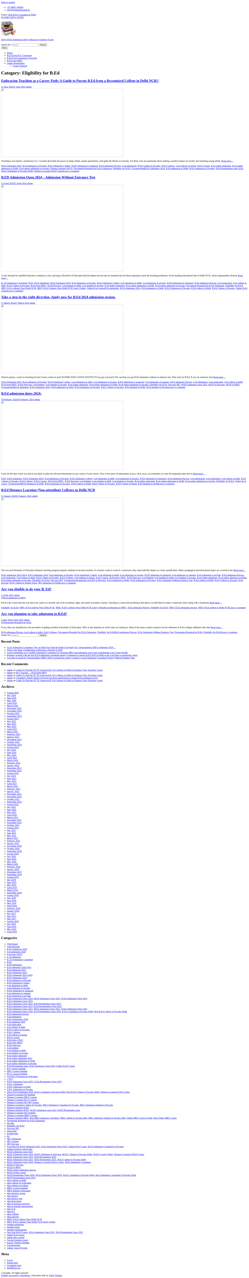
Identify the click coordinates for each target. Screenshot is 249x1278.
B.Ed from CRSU (118, 578)
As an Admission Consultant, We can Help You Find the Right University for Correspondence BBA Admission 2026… (61, 647)
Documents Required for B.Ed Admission (93, 168)
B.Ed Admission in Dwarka (202, 168)
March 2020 (12, 864)
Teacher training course (17, 1240)
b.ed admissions (129, 166)
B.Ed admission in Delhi (177, 168)
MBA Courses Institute (17, 1188)
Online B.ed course (95, 288)
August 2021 (13, 828)
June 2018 (11, 900)
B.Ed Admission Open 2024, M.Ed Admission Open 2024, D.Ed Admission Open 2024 (47, 998)
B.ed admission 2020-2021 (19, 967)
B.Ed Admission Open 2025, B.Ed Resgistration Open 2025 (34, 1006)
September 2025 (14, 716)
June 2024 (11, 752)
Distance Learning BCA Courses (22, 1100)
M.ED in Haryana (216, 384)
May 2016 (11, 929)
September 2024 (14, 744)
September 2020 (14, 851)
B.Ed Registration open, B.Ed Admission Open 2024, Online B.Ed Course (41, 1066)
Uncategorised (138, 168)
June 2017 (11, 916)
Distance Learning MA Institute (21, 1113)
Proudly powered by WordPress (15, 1275)
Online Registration (16, 63)
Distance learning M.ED (61, 168)
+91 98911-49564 (15, 7)
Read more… (227, 161)
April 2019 (12, 887)
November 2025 (14, 711)
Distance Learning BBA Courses (22, 1097)
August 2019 (13, 877)
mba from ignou (14, 1201)
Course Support (20, 66)
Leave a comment (71, 171)
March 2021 (12, 838)
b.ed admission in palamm (157, 382)
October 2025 (13, 713)
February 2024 (13, 763)
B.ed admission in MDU (115, 607)
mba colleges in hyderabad (19, 1183)
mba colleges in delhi (16, 1180)
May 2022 (11, 812)
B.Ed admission (111, 288)
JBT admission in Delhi (49, 583)
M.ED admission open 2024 (194, 384)
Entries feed (12, 1263)
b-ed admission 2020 (16, 952)
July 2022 (11, 807)
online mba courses (15, 1237)
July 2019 (11, 880)
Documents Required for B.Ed (188, 632)
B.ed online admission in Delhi (140, 285)
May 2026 (11, 700)
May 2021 (11, 835)
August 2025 (13, 719)
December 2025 (14, 708)
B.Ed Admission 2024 (11, 166)
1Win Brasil (12, 944)
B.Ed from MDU (15, 60)
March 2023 (12, 786)
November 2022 (14, 796)
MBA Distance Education (18, 1191)
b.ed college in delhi (233, 382)
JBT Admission (14, 1139)
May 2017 (11, 919)
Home (10, 53)
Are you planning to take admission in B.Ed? (34, 614)
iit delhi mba (12, 1133)
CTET (10, 1079)
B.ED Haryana (54, 285)
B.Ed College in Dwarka (149, 166)
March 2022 (12, 817)
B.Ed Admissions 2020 (17, 1019)
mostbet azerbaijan (15, 1224)
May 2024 (11, 755)
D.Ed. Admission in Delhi (19, 1087)
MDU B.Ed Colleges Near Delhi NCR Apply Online (61, 288)
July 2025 (11, 721)
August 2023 (13, 773)
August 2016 (13, 921)
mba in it (11, 1211)
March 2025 (12, 731)
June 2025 (11, 724)
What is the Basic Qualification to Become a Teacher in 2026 (34, 650)
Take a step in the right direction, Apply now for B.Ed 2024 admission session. (58, 297)
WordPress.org (13, 1268)
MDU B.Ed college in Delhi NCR (214, 607)
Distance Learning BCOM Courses (23, 1102)
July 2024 (11, 750)
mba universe (13, 1217)
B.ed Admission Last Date (209, 575)
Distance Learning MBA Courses (22, 1115)
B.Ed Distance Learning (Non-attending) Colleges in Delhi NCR (48, 490)
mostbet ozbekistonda (17, 1230)
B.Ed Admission (41, 283)
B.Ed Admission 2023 (17, 972)
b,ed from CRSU (14, 954)
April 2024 (12, 757)
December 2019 (14, 872)
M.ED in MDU (233, 384)
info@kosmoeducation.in (18, 10)
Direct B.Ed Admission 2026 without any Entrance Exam (27, 39)
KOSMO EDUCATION (12, 17)
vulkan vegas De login (17, 1248)
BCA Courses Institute (17, 1074)
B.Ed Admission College (59, 166)
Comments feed (14, 1265)
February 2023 (13, 789)
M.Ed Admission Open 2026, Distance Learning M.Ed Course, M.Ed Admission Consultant (49, 1162)
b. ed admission (14, 957)
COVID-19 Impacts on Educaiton (22, 1076)
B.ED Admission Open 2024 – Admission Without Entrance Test (48, 177)
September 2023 (14, 770)
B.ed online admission (221, 166)
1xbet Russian (13, 946)
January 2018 (13, 911)
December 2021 (14, 820)
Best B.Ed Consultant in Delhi (22, 15)
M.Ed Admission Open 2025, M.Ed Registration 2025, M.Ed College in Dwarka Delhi (46, 1159)
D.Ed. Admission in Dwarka (20, 1089)
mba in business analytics (18, 1204)
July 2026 (11, 695)
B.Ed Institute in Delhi (135, 387)
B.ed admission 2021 (16, 970)
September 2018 (14, 893)
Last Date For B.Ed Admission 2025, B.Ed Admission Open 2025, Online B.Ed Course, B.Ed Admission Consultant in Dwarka (65, 1146)
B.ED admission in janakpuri (84, 166)
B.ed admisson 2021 (16, 1022)
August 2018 (13, 895)
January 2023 (13, 791)
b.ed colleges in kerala (186, 166)
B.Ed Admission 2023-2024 (14, 575)
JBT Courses (13, 1141)
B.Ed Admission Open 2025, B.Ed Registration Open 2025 (34, 1004)
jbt (8, 1136)
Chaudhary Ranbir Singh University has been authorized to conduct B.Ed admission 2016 (57, 678)
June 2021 (11, 833)
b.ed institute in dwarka (92, 285)
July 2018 (11, 898)
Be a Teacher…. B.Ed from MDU (31, 672)
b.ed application (225, 283)
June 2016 (11, 926)
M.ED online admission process (21, 1170)
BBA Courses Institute (17, 1071)
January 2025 (13, 737)
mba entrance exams (16, 1193)
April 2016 (12, 932)
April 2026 (12, 703)
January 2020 (13, 869)
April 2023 (12, 783)
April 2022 (12, 815)
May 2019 (11, 885)
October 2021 (13, 825)
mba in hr (11, 1209)
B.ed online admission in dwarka (34, 168)
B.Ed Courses (203, 166)
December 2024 (14, 739)
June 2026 (11, 698)
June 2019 (11, 882)
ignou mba (12, 1131)
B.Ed (30, 283)
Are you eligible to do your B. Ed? (26, 589)
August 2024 (13, 747)
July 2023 (11, 776)
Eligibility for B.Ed (121, 168)
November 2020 (14, 846)
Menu (4, 48)
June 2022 (11, 809)
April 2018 (12, 906)
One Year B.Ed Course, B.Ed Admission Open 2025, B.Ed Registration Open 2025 (45, 1232)
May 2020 (11, 861)
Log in (10, 1260)
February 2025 (13, 734)
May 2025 (11, 726)
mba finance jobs (14, 1198)
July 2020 (11, 856)
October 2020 (13, 848)
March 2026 (12, 706)
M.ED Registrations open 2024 (21, 1178)
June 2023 (11, 778)
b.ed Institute (39, 384)
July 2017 (11, 913)
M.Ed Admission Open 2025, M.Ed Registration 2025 (31, 1157)
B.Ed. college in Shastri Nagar (23, 583)
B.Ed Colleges (168, 166)
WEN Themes (55, 1275)
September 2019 (14, 874)
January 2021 (13, 843)
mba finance (12, 1196)
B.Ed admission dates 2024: (21, 393)
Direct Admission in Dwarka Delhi (17, 171)
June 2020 (11, 859)
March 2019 (12, 890)
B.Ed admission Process (110, 166)
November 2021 (14, 822)
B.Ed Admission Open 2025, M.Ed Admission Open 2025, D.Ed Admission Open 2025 (47, 1009)
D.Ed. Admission (15, 1084)
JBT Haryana (13, 1144)
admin (29, 87)
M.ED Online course (16, 1172)
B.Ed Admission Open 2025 (20, 1001)
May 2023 (11, 781)
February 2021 (13, 841)
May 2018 (11, 903)
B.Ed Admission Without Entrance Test (175, 580)
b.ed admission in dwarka (154, 283)
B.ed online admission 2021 (19, 1058)
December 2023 (14, 768)
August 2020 (13, 854)
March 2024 (12, 760)
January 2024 (13, 765)
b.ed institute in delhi (71, 285)
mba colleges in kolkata (17, 1185)
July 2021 (11, 830)
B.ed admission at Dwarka (34, 166)
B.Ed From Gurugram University (22, 58)
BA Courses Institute (16, 1068)
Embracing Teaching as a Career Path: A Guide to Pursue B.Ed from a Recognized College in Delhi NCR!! (80, 81)
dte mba (10, 1123)
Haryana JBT (174, 384)
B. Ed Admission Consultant (14, 283)
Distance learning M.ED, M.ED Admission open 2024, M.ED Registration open (43, 1110)
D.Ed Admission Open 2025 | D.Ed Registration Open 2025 (34, 1081)
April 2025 (12, 729)
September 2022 (14, 802)
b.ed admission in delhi (131, 283)
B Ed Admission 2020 (17, 949)
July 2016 (11, 924)
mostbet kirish (13, 1227)
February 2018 (13, 908)
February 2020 (13, 867)
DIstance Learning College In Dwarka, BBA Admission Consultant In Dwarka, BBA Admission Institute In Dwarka (60, 1105)
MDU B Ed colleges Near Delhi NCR (18, 288)
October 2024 (13, 742)
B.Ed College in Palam (126, 484)
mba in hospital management (20, 1206)
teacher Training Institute (18, 1242)
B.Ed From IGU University (19, 55)
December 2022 (14, 794)
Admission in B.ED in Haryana (91, 580)
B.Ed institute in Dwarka (157, 387)
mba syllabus (13, 1214)
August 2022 (13, 804)
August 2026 (13, 693)
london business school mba (19, 1149)
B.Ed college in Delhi (201, 288)
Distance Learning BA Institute (21, 1094)
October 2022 (13, 799)
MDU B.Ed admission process (183, 607)
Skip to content (8, 2)
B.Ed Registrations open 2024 (229, 168)
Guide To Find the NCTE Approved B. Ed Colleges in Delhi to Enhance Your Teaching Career (59, 670)
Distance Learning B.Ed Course (48, 171)
